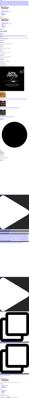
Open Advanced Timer (2, 153)
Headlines (3, 392)
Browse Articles (2, 62)
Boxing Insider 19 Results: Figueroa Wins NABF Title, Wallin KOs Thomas (9, 107)
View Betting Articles (2, 53)
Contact (4, 15)
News (2, 10)
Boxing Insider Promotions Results (7, 11)
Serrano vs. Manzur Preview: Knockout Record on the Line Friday (14, 2)
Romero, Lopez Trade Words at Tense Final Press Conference (16, 2)
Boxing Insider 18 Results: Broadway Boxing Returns (7, 116)
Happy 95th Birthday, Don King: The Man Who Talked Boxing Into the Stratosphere (11, 4)
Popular (2, 33)
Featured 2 (1, 34)
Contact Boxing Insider (4, 387)
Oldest (4, 33)
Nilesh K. (16, 397)
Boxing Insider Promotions (5, 385)
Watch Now (1, 49)
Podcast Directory (4, 14)
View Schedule (2, 45)
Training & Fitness (4, 13)
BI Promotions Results (4, 390)
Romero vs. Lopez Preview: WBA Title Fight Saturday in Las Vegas (19, 3)
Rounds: (1, 152)
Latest (0, 33)
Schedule (3, 12)
